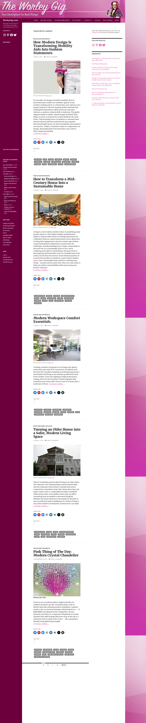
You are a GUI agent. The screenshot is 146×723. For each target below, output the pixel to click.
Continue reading (41, 134)
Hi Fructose (6, 230)
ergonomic (57, 409)
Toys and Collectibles (10, 211)
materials (66, 162)
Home (36, 20)
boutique (38, 649)
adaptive (38, 159)
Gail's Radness (7, 171)
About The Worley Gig (99, 89)
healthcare (56, 162)
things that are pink (42, 657)
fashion (47, 162)
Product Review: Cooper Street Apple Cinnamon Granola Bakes (104, 68)
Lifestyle (87, 20)
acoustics (38, 409)
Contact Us (96, 32)
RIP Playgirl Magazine (99, 64)
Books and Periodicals (11, 196)
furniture (38, 412)
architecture (39, 296)
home (37, 298)
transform (59, 300)
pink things (69, 654)
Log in (5, 255)
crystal (63, 649)
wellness (49, 414)
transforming (70, 164)
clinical (58, 159)
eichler (56, 296)
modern (37, 164)
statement (52, 164)
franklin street (48, 652)
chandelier (47, 649)
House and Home (39, 426)
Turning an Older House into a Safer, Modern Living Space (56, 433)
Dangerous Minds (8, 223)
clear (56, 649)
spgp (44, 164)
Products (6, 192)
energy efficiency (68, 296)
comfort (48, 409)
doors (49, 532)
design (66, 159)
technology (39, 414)
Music (6, 205)
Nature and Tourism (10, 187)
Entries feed (6, 257)
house (35, 260)
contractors (39, 532)
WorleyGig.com (10, 20)
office (63, 412)
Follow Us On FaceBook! (11, 149)
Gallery (97, 20)
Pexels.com (48, 95)
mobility (75, 162)
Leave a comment (51, 57)
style (61, 164)
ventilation (51, 536)
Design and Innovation (62, 20)
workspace (58, 414)
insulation (51, 298)
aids (45, 159)
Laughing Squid (7, 235)
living (60, 298)
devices (73, 159)
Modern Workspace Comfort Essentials (56, 320)
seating (70, 412)
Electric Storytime (8, 228)
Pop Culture (76, 20)
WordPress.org (7, 262)
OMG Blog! (6, 240)
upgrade (68, 300)
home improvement (66, 532)
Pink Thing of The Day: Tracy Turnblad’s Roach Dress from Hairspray (106, 84)
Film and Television (10, 200)
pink (44, 654)
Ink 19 (5, 233)
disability (38, 162)
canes (51, 159)
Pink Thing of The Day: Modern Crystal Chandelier (55, 553)
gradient (60, 652)
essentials (67, 409)
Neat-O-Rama (7, 237)
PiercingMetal (7, 242)
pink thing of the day (56, 654)
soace (37, 536)
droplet (38, 652)
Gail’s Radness (107, 20)
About (117, 20)
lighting (48, 412)
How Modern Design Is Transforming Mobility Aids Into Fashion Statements (52, 47)
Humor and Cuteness (10, 183)
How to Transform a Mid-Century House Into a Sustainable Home (54, 182)
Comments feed (8, 259)
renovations (71, 534)
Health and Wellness (10, 178)
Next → (64, 665)
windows (38, 303)
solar (45, 300)
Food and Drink (8, 176)
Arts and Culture (46, 20)
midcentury (69, 298)
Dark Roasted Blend (9, 225)
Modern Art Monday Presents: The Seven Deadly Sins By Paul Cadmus (106, 79)
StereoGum (6, 245)
